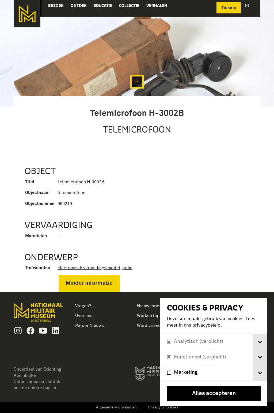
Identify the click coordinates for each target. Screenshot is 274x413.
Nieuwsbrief (149, 306)
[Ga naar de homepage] (27, 13)
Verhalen (156, 5)
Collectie (129, 5)
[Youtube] (43, 330)
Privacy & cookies (163, 407)
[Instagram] (18, 330)
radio (127, 268)
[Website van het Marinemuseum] (159, 374)
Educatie (103, 5)
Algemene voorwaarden (116, 407)
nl (248, 5)
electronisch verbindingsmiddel (89, 268)
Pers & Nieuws (89, 325)
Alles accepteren (214, 393)
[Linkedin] (55, 330)
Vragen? (83, 306)
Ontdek (79, 5)
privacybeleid (206, 325)
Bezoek (56, 5)
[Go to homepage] (39, 314)
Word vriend (149, 325)
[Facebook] (30, 330)
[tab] (260, 342)
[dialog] (213, 352)
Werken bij (147, 315)
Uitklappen (137, 82)
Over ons (83, 315)
